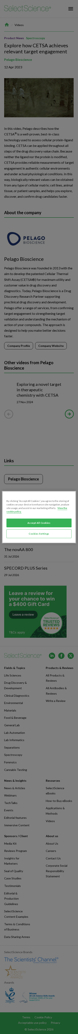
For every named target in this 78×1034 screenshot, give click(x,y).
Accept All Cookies (38, 522)
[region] (39, 517)
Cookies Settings (39, 533)
